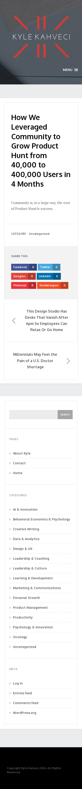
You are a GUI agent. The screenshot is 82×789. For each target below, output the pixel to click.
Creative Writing (26, 529)
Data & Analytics (26, 539)
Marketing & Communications (37, 588)
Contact (19, 463)
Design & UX (22, 549)
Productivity (23, 617)
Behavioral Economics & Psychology (41, 519)
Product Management (30, 607)
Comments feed (25, 703)
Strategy (20, 637)
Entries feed (22, 693)
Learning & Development (33, 578)
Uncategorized (39, 233)
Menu (70, 70)
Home (17, 473)
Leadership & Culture (30, 568)
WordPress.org (24, 713)
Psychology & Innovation (33, 627)
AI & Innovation (25, 509)
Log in (18, 683)
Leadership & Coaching (31, 558)
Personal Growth (26, 598)
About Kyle (22, 453)
